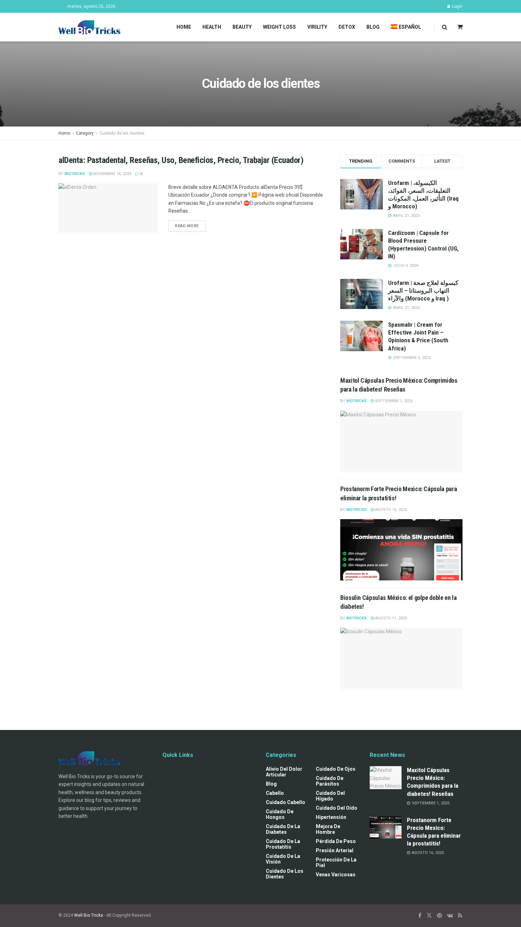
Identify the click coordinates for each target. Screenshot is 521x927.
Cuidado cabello (285, 802)
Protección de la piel (336, 862)
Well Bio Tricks (88, 915)
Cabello (275, 793)
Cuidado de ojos (335, 769)
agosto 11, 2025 (390, 618)
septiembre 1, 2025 (393, 401)
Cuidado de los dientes (122, 133)
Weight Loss (279, 27)
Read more (187, 226)
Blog (373, 27)
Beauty (242, 27)
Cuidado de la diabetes (283, 829)
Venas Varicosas (335, 874)
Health (211, 27)
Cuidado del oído (336, 808)
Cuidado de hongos (279, 814)
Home (184, 27)
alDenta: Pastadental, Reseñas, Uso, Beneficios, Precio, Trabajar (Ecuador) (180, 160)
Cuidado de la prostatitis (283, 844)
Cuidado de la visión (283, 859)
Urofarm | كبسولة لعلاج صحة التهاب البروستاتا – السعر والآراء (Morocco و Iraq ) (423, 290)
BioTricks (75, 174)
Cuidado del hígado (330, 796)
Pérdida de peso (336, 841)
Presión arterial (334, 850)
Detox (346, 27)
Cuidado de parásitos (329, 781)
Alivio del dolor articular (284, 771)
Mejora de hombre (328, 829)
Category (85, 133)
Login (457, 6)
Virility (317, 27)
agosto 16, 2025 (390, 509)
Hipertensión (331, 817)
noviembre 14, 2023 (111, 174)
